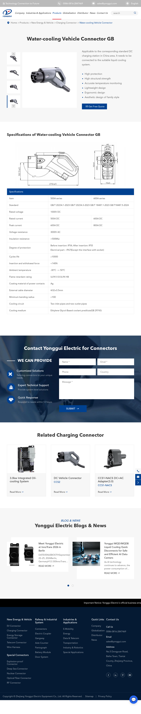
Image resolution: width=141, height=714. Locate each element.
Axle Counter (41, 643)
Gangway (39, 638)
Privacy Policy (105, 696)
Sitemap (89, 696)
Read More (17, 492)
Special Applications (73, 652)
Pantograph (41, 647)
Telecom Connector (17, 642)
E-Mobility (68, 629)
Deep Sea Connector (17, 668)
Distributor (82, 13)
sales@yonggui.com (107, 3)
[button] (68, 586)
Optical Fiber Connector (19, 678)
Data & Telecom (71, 638)
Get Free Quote (95, 106)
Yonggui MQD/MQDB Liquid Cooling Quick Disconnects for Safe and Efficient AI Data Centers (116, 550)
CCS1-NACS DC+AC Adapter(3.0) (111, 480)
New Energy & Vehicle (42, 22)
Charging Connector (66, 22)
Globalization (69, 13)
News (92, 13)
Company (20, 13)
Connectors (41, 629)
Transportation (70, 643)
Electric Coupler (43, 633)
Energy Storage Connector (14, 636)
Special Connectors (18, 655)
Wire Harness (13, 647)
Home (14, 22)
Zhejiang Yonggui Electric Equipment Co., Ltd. (39, 696)
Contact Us (102, 13)
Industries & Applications (38, 13)
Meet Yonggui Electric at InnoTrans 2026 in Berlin (51, 547)
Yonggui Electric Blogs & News (70, 526)
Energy (66, 633)
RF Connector (14, 682)
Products (56, 13)
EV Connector (14, 626)
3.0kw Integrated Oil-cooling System (23, 480)
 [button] (13, 54)
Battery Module (43, 652)
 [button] (13, 106)
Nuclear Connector (16, 673)
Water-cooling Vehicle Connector (95, 22)
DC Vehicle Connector (68, 478)
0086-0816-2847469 (73, 3)
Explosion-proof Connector (15, 662)
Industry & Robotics (73, 647)
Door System (41, 657)
